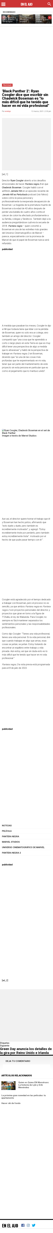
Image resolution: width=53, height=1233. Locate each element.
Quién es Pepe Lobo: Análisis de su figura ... (9, 19)
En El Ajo (10, 1225)
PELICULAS (7, 85)
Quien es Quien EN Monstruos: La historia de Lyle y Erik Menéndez (33, 1085)
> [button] (49, 17)
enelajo (8, 111)
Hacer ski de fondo (10, 1103)
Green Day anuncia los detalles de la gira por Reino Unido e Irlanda (26, 1051)
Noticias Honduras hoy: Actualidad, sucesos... (25, 18)
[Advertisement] (26, 54)
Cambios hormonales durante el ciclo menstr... (42, 18)
